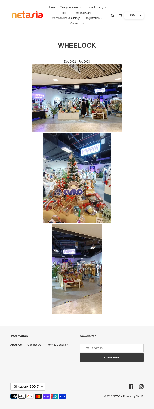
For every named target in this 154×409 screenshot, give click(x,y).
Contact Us (34, 344)
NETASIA (117, 396)
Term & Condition (57, 344)
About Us (16, 344)
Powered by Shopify (133, 396)
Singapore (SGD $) (26, 386)
